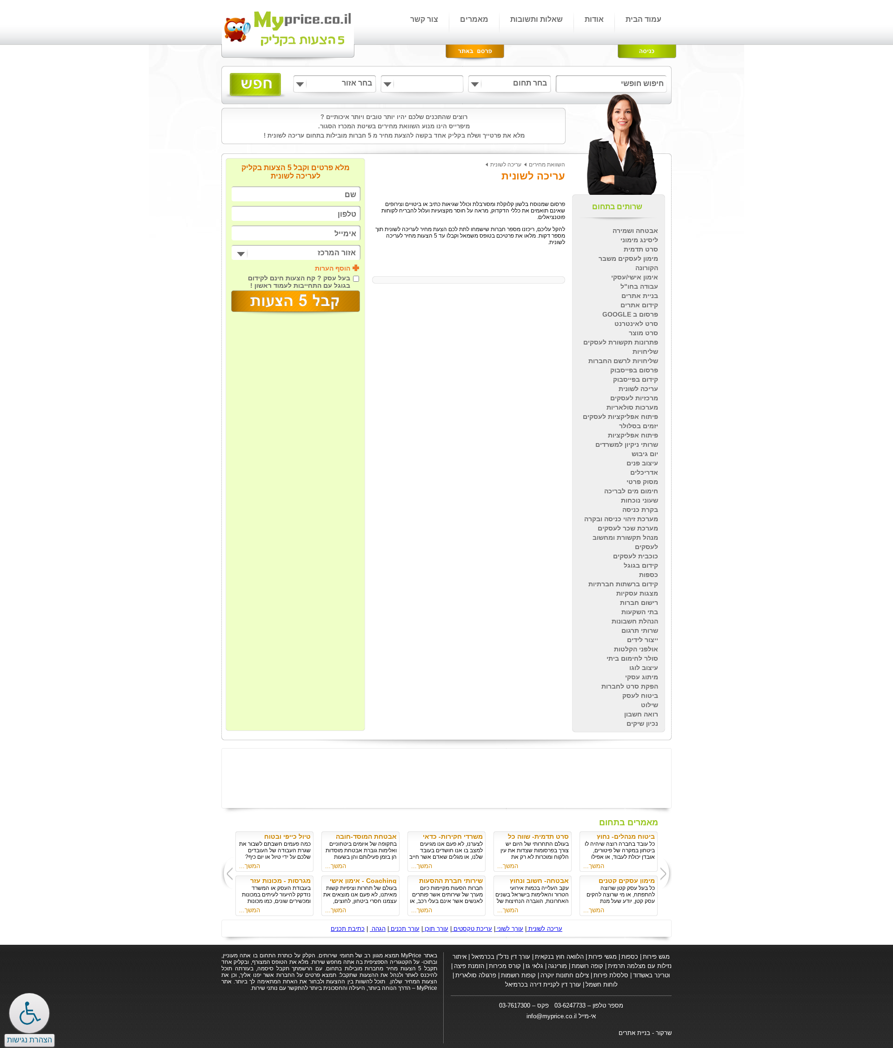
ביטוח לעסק (640, 695)
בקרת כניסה (640, 509)
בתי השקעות (639, 612)
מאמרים (474, 19)
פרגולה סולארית (475, 975)
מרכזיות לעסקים (634, 398)
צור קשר (424, 19)
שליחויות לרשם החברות (623, 361)
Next (226, 873)
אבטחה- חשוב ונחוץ (539, 880)
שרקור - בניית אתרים (645, 1032)
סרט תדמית (641, 249)
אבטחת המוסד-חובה (366, 836)
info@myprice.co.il (551, 1016)
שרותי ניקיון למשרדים (626, 444)
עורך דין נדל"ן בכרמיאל (500, 956)
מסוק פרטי (642, 481)
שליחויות (645, 351)
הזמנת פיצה (469, 965)
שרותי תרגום (639, 630)
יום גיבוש (645, 454)
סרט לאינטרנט (636, 323)
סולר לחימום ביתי (632, 658)
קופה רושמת (587, 965)
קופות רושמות (518, 975)
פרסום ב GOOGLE (630, 314)
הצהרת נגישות (29, 1040)
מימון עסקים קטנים (627, 880)
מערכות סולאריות (632, 407)
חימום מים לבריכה (631, 491)
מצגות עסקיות (637, 593)
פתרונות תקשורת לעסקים (620, 342)
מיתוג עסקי (641, 677)
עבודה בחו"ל (639, 286)
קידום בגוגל (641, 565)
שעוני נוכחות (639, 500)
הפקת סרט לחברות (629, 686)
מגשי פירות (602, 956)
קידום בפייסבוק (635, 379)
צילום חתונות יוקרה (564, 975)
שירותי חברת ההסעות (451, 880)
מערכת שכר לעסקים (628, 528)
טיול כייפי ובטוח (287, 836)
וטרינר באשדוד (651, 975)
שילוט (649, 705)
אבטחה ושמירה (635, 230)
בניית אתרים (639, 295)
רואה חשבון (641, 714)
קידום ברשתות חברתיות (623, 584)
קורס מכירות (505, 965)
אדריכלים (644, 472)
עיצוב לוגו (643, 667)
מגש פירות (656, 956)
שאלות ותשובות (536, 19)
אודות (594, 19)
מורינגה (557, 965)
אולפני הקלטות (636, 649)
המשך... (593, 865)
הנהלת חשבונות (635, 621)
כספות (648, 574)
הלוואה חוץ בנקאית (559, 956)
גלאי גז (534, 965)
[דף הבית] (288, 31)
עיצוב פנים (642, 463)
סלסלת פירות (610, 975)
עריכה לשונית (638, 388)
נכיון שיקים (642, 723)
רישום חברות (639, 602)
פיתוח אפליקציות (633, 435)
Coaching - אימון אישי (363, 880)
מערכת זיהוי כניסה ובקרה (621, 519)
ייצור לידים (642, 639)
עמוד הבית (643, 19)
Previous (667, 873)
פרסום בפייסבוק (634, 370)
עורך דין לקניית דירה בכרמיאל (543, 984)
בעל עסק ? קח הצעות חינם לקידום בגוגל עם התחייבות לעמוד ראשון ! (299, 281)
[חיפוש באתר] (255, 86)
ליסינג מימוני (639, 240)
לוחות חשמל (602, 984)
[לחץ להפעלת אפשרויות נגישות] (29, 1013)
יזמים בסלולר (638, 426)
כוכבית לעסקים (635, 556)
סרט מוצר (643, 333)
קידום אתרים (639, 305)
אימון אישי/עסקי (634, 277)
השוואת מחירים (547, 164)
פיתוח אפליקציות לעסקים (620, 416)
